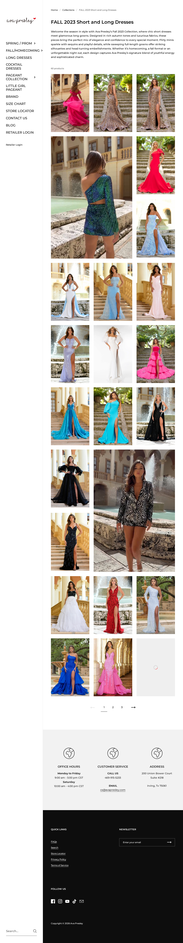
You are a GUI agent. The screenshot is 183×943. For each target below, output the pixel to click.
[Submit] (35, 931)
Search (54, 847)
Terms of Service (59, 865)
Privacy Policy (58, 859)
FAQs (54, 841)
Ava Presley (76, 923)
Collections (68, 10)
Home (54, 10)
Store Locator (58, 853)
